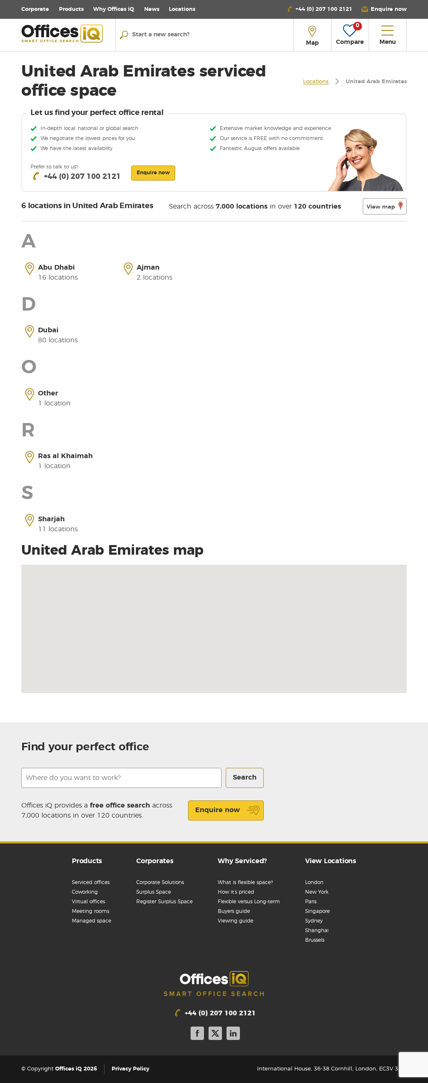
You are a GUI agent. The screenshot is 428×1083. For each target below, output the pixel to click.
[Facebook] (197, 1035)
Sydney (314, 920)
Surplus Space (153, 891)
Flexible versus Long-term (249, 901)
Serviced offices (91, 882)
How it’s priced (236, 891)
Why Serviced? (242, 861)
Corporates (154, 861)
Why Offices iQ (113, 9)
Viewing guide (235, 920)
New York (317, 891)
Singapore (317, 911)
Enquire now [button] (153, 172)
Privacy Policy (130, 1069)
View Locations (330, 861)
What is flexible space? (245, 882)
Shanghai (317, 930)
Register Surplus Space (164, 901)
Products (71, 9)
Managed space (91, 920)
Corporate (35, 9)
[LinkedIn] (233, 1035)
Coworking (85, 891)
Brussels (314, 940)
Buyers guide (234, 911)
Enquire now (217, 810)
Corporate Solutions (160, 882)
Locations (182, 9)
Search (245, 777)
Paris (310, 901)
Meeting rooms (90, 911)
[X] (215, 1035)
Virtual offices (88, 901)
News (151, 9)
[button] (384, 9)
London (314, 882)
